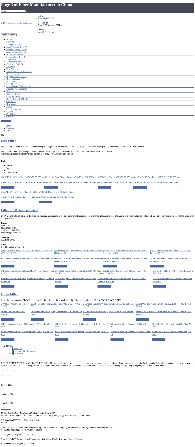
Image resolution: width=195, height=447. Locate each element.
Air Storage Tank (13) (15, 54)
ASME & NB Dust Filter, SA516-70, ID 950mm (22, 182)
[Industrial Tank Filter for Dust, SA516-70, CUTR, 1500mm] (71, 177)
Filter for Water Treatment (19, 210)
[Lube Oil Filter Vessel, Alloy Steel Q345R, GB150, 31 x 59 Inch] (57, 305)
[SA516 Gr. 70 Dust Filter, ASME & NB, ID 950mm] (156, 177)
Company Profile (13, 109)
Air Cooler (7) (12, 81)
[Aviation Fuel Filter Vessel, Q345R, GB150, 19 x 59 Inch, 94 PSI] (109, 305)
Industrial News (13, 96)
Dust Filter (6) (12, 69)
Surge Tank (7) (12, 59)
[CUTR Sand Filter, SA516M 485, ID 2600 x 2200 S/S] (173, 272)
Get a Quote (6, 121)
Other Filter (9, 294)
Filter (10, 346)
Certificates (11, 101)
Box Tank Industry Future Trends (15, 398)
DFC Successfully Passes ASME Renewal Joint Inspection (25, 380)
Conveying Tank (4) (14, 64)
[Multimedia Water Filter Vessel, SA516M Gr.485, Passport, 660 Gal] (126, 252)
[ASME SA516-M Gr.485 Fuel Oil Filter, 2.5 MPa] (173, 325)
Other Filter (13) (13, 74)
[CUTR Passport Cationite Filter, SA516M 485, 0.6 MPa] (76, 272)
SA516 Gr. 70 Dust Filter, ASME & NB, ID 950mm (156, 182)
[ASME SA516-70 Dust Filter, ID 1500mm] (20, 192)
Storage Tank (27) (13, 44)
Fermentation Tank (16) (16, 62)
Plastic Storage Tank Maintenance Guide (18, 389)
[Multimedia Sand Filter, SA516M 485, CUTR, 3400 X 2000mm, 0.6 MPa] (125, 272)
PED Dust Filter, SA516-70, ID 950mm (115, 182)
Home (9, 126)
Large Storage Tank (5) (16, 52)
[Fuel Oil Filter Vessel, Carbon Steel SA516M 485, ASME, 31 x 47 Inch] (165, 305)
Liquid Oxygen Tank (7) (16, 47)
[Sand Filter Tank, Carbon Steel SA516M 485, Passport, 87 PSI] (172, 252)
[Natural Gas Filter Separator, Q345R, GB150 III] (131, 325)
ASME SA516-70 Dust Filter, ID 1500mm (19, 197)
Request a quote (7, 187)
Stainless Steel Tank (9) (16, 57)
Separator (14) (12, 84)
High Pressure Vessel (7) (16, 76)
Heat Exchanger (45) (15, 79)
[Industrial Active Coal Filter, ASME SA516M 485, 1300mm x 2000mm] (28, 272)
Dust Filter (8, 140)
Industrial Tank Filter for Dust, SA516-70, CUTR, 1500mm (71, 182)
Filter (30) (10, 66)
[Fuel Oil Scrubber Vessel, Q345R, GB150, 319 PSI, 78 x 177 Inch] (82, 325)
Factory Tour (11, 112)
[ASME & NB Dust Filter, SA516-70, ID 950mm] (22, 177)
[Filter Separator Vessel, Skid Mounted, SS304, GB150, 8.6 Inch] (28, 325)
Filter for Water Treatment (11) (19, 71)
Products (10, 128)
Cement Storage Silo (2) (16, 49)
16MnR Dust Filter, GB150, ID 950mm (56, 197)
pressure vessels (78, 363)
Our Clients (11, 114)
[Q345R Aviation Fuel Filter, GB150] (16, 305)
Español (18, 434)
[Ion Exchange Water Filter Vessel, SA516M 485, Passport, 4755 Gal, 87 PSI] (27, 252)
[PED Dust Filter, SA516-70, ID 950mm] (115, 177)
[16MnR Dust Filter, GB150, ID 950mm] (56, 192)
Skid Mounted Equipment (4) (18, 86)
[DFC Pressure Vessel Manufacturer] (17, 23)
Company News (13, 94)
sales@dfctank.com (46, 32)
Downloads (11, 104)
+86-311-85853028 (46, 18)
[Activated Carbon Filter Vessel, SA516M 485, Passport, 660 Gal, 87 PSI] (78, 252)
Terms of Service (75, 439)
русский (30, 434)
